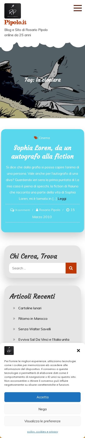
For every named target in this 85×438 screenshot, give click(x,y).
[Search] (71, 268)
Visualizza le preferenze (42, 421)
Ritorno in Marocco (33, 318)
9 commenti (22, 210)
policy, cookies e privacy (42, 431)
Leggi (62, 198)
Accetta (43, 397)
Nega (42, 409)
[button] (78, 350)
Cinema (44, 138)
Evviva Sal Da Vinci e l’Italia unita (43, 339)
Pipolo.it (15, 22)
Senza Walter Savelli (34, 329)
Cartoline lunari (29, 308)
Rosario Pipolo (49, 210)
